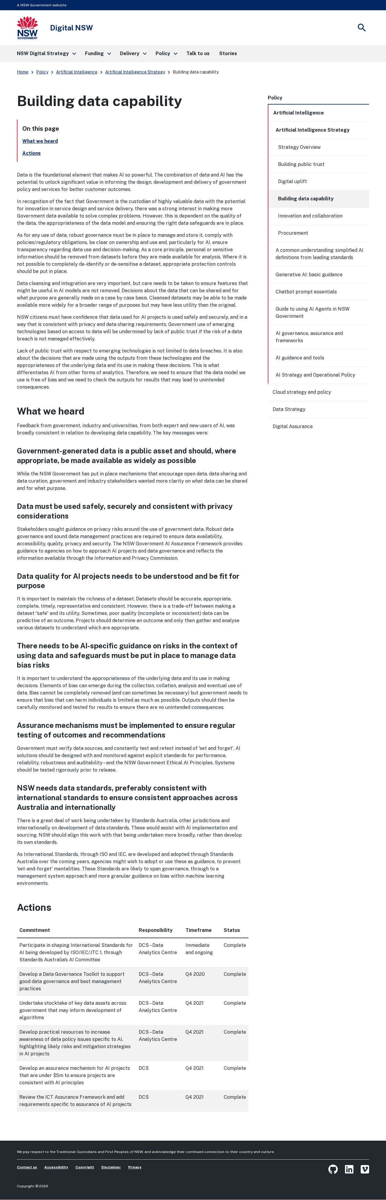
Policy (42, 72)
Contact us (27, 1167)
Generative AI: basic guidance (309, 274)
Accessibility (56, 1167)
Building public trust (301, 164)
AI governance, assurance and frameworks (309, 337)
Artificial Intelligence (76, 72)
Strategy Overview (299, 147)
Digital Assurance (293, 426)
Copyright (84, 1167)
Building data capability (306, 199)
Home (22, 72)
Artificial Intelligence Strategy (135, 72)
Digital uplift (292, 181)
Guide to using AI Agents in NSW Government (313, 312)
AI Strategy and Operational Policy (315, 375)
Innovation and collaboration (310, 216)
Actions (31, 153)
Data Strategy (289, 409)
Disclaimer (111, 1167)
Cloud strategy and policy (302, 392)
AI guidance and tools (300, 358)
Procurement (293, 233)
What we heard (40, 141)
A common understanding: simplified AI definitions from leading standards (319, 253)
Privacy (134, 1167)
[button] (46, 53)
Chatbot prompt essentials (306, 292)
